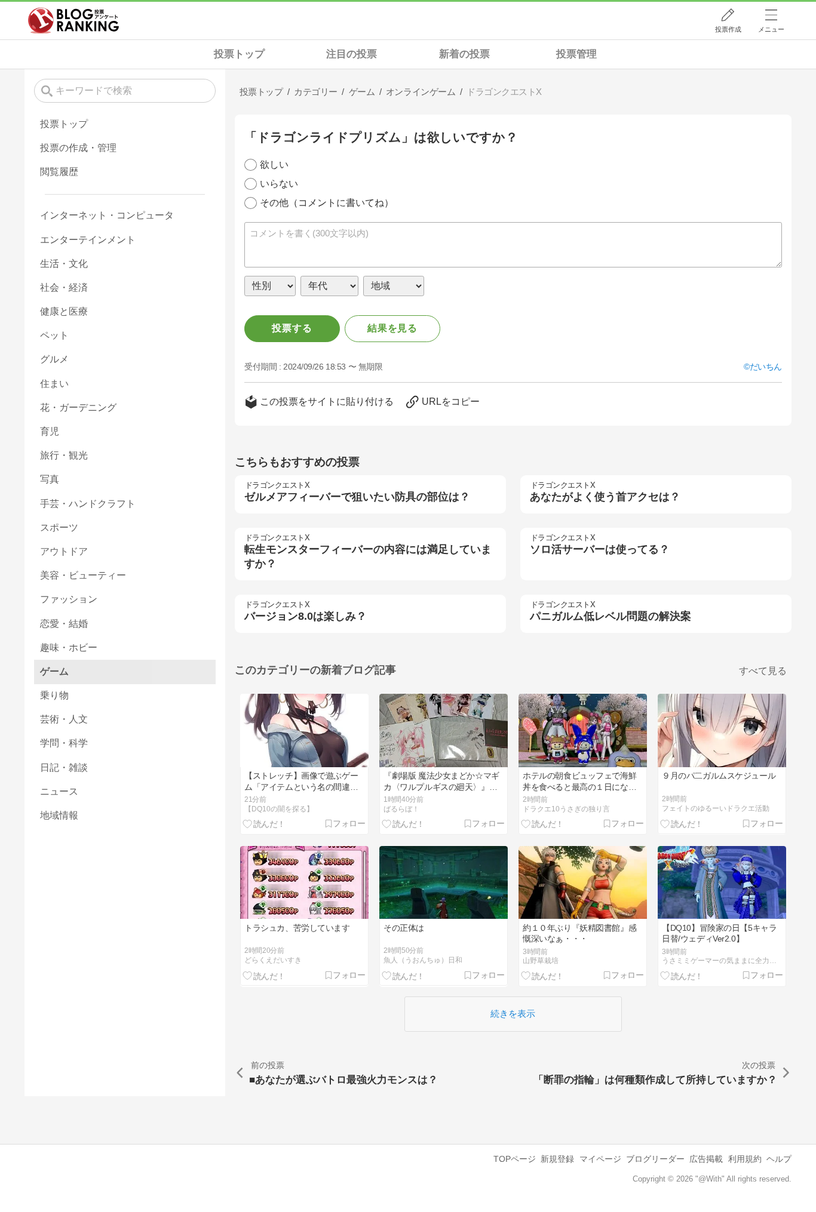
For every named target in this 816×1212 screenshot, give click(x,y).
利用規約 (745, 1159)
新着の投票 (464, 54)
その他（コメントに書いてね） (327, 203)
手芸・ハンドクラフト (88, 504)
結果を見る (392, 328)
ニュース (59, 791)
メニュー (771, 29)
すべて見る (763, 671)
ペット (54, 335)
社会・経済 (64, 287)
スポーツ (59, 527)
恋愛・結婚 (64, 624)
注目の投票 (351, 54)
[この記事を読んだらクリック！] (264, 823)
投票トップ (239, 54)
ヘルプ (779, 1159)
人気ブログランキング (73, 20)
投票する (292, 328)
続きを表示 (512, 1013)
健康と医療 (64, 311)
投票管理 (576, 54)
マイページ (600, 1159)
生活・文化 (64, 264)
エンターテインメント (88, 240)
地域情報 (59, 815)
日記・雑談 (64, 767)
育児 (49, 431)
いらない (279, 184)
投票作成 (728, 29)
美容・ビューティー (83, 575)
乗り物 (54, 695)
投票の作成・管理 (78, 148)
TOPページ (514, 1159)
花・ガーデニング (78, 407)
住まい (54, 384)
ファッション (68, 599)
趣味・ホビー (68, 647)
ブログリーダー (655, 1159)
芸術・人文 (64, 719)
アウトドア (64, 551)
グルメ (54, 359)
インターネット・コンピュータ (107, 215)
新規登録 (557, 1159)
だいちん (766, 366)
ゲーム (54, 671)
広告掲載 (706, 1159)
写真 (49, 479)
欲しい (274, 164)
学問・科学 (64, 743)
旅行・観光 (64, 455)
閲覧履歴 (59, 172)
